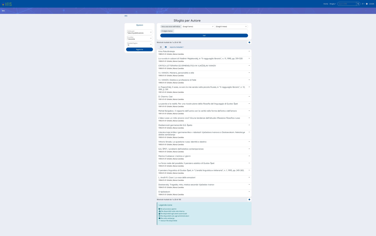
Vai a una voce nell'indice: (171, 26)
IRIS (126, 16)
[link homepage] (7, 3)
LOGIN (371, 4)
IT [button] (362, 4)
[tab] (160, 47)
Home (326, 4)
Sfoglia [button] (332, 4)
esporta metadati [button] (176, 47)
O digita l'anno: (167, 31)
